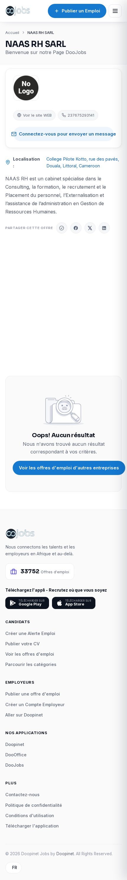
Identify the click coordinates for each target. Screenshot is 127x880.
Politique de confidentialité (33, 805)
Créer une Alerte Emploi (30, 633)
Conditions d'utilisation (29, 815)
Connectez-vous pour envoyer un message (66, 134)
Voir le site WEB (37, 115)
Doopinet (14, 744)
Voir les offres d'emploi (29, 654)
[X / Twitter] (90, 228)
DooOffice (16, 754)
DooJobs (14, 765)
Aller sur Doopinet (24, 714)
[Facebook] (76, 228)
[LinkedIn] (104, 228)
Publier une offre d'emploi (32, 693)
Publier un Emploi (81, 11)
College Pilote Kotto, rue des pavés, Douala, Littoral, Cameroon (82, 162)
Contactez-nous (22, 794)
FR (14, 867)
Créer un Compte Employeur (35, 704)
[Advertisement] (63, 304)
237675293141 (81, 115)
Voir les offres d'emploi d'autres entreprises (69, 468)
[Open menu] (115, 10)
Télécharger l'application (32, 825)
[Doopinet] (61, 228)
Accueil (12, 32)
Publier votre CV (22, 643)
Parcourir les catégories (30, 664)
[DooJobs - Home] (17, 11)
